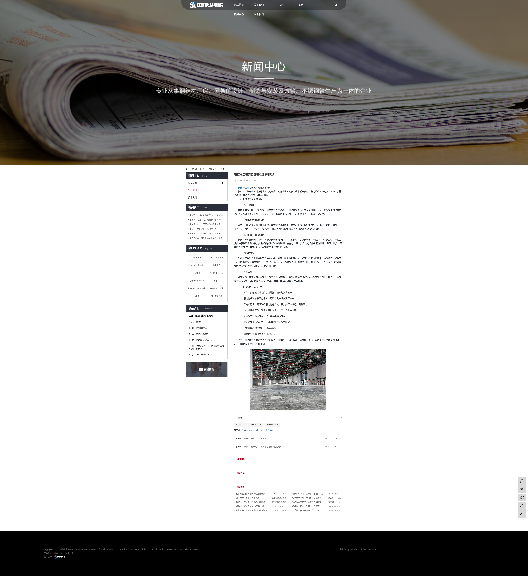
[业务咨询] (522, 481)
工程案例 (299, 4)
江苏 (56, 553)
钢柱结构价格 (216, 296)
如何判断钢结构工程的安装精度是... (251, 494)
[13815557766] (522, 489)
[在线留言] (522, 506)
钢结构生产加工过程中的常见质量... (307, 498)
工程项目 (279, 4)
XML (375, 549)
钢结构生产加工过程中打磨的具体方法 (252, 510)
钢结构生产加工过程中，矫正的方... (307, 494)
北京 (69, 553)
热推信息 (344, 549)
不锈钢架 (196, 273)
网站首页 (239, 4)
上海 (65, 553)
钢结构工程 (240, 425)
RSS (369, 549)
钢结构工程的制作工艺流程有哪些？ (205, 229)
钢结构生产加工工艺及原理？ (255, 439)
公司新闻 (192, 183)
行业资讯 (220, 169)
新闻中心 (211, 169)
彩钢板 (197, 296)
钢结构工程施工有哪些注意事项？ (306, 506)
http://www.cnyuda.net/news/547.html (258, 430)
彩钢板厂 (216, 265)
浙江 (74, 553)
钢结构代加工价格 (196, 281)
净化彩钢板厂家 (216, 273)
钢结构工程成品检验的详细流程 (305, 510)
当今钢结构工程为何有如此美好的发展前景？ (208, 238)
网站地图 (362, 549)
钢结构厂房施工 (158, 549)
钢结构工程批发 (272, 425)
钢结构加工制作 (216, 258)
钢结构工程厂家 (255, 425)
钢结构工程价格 (216, 288)
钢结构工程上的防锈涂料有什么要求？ (206, 234)
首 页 (202, 169)
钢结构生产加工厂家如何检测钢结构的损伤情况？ (208, 224)
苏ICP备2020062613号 (108, 549)
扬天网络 (194, 549)
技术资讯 (192, 197)
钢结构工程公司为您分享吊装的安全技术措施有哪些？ (208, 215)
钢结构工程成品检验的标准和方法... (251, 506)
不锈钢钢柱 (196, 258)
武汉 (60, 553)
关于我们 (259, 4)
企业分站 (353, 549)
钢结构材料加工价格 (196, 288)
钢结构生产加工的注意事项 (247, 498)
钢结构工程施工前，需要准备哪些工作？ (207, 220)
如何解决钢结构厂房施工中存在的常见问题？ (262, 447)
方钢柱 (216, 281)
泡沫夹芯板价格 (196, 265)
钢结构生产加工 (144, 549)
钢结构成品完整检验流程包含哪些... (307, 502)
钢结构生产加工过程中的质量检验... (251, 502)
